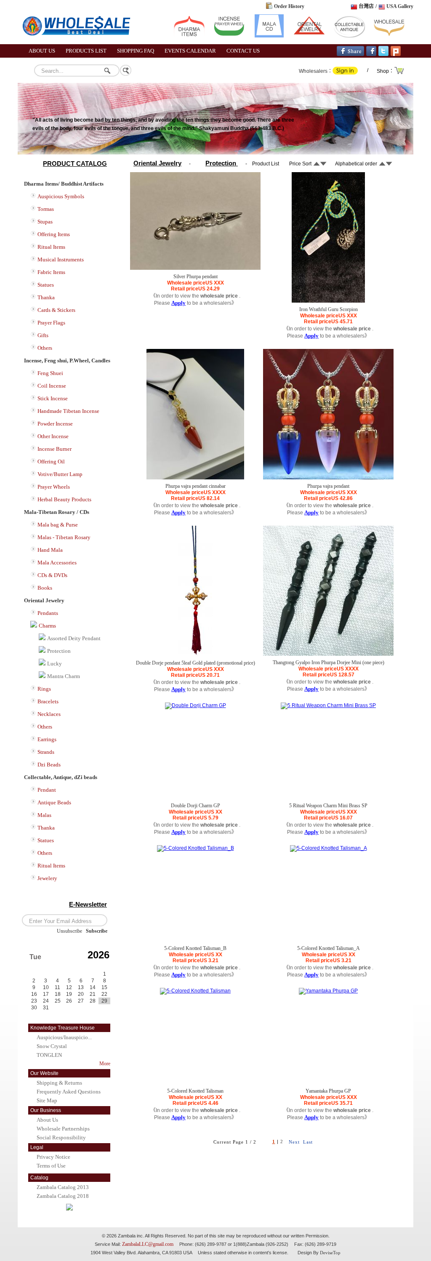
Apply (178, 303)
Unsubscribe (69, 931)
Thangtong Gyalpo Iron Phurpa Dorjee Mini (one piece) (328, 662)
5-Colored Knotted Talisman (195, 1091)
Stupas (45, 221)
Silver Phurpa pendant (195, 276)
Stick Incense (52, 398)
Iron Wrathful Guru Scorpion (328, 309)
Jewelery (47, 878)
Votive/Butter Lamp (59, 474)
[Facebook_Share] (350, 54)
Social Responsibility (61, 1137)
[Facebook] (371, 54)
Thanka (46, 297)
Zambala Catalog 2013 (63, 1187)
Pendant (46, 790)
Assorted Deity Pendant (74, 638)
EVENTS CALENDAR (190, 51)
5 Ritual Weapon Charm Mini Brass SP (328, 806)
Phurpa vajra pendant (328, 486)
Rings (44, 689)
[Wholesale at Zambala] (81, 42)
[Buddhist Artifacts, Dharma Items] (189, 36)
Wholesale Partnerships (63, 1128)
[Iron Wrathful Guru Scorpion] (328, 301)
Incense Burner (54, 449)
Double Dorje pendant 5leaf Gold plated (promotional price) (195, 663)
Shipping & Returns (59, 1083)
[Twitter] (383, 54)
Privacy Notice (53, 1157)
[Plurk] (396, 54)
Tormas (45, 209)
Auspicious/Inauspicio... (64, 1037)
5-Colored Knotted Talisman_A (329, 948)
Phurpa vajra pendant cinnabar (195, 486)
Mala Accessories (57, 562)
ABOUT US (42, 51)
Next (294, 1141)
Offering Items (53, 234)
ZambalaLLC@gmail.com (147, 1244)
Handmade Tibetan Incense (68, 411)
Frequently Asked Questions (69, 1091)
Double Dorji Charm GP (195, 806)
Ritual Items (51, 247)
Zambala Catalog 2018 (63, 1196)
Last (308, 1141)
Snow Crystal (52, 1046)
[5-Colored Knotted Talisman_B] (195, 848)
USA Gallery (399, 6)
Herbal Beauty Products (64, 499)
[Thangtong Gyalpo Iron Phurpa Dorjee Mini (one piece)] (328, 654)
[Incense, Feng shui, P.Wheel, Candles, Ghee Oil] (229, 36)
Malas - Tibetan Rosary (63, 537)
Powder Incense (55, 423)
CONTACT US (243, 51)
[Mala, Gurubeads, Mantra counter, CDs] (269, 36)
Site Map (47, 1100)
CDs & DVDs (52, 575)
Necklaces (49, 714)
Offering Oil (51, 461)
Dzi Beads (49, 764)
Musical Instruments (60, 259)
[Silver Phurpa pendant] (195, 268)
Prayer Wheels (53, 487)
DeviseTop (330, 1252)
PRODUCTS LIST (86, 51)
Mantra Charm (63, 676)
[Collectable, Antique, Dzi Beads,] (349, 36)
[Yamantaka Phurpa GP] (328, 991)
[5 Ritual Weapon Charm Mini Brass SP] (328, 705)
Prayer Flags (51, 322)
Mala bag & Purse (57, 524)
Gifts (42, 335)
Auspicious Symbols (60, 196)
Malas (44, 815)
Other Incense (53, 436)
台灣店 (366, 6)
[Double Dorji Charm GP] (195, 705)
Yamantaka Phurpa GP (328, 1091)
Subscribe (96, 931)
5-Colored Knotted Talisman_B (195, 948)
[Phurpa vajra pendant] (328, 478)
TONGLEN (49, 1055)
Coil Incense (51, 386)
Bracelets (48, 701)
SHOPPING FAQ (135, 51)
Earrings (46, 739)
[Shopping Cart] (399, 73)
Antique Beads (54, 802)
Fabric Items (51, 272)
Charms (47, 626)
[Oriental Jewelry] (309, 36)
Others (44, 348)
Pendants (47, 613)
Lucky (54, 663)
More (104, 1064)
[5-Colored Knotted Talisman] (195, 991)
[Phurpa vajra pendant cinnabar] (195, 478)
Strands (45, 752)
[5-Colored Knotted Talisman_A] (328, 848)
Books (44, 588)
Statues (45, 285)
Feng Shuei (50, 373)
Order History (289, 6)
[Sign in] (345, 73)
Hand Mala (50, 550)
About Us (47, 1120)
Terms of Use (51, 1166)
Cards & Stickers (56, 310)
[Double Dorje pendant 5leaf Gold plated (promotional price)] (195, 654)
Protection (59, 651)
